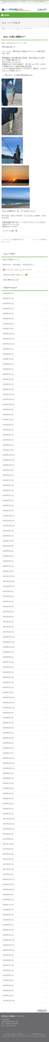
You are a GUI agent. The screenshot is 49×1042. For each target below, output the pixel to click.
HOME (3, 28)
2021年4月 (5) (8, 617)
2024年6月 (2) (8, 425)
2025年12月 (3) (8, 334)
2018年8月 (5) (8, 778)
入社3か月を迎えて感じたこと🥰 (15, 275)
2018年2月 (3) (8, 809)
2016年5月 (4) (8, 915)
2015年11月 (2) (8, 945)
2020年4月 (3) (8, 677)
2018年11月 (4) (8, 763)
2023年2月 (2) (8, 505)
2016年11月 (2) (8, 884)
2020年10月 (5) (8, 647)
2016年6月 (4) (8, 910)
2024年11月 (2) (8, 399)
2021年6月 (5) (8, 606)
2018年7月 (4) (8, 783)
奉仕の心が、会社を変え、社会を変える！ (18, 265)
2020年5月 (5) (8, 672)
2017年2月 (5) (8, 869)
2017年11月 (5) (8, 824)
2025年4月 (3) (8, 374)
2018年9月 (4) (8, 773)
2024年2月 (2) (8, 445)
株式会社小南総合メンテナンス (22, 1034)
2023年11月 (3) (8, 460)
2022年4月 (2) (8, 556)
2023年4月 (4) (8, 495)
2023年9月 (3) (8, 470)
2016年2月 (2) (8, 930)
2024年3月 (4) (8, 440)
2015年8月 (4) (8, 960)
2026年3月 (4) (8, 319)
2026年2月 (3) (8, 324)
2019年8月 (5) (8, 718)
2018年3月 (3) (8, 803)
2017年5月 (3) (8, 854)
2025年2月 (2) (8, 384)
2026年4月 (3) (8, 313)
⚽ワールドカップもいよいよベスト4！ (17, 270)
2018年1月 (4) (8, 814)
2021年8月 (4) (8, 596)
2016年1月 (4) (8, 935)
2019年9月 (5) (8, 713)
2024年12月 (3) (8, 394)
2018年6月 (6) (8, 788)
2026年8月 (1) (8, 293)
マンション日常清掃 (40, 239)
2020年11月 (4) (8, 642)
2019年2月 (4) (8, 748)
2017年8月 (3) (8, 839)
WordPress (13, 1036)
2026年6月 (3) (8, 303)
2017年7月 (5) (8, 844)
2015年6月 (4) (8, 970)
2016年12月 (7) (8, 879)
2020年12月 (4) (8, 637)
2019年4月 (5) (8, 738)
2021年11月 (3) (8, 581)
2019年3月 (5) (8, 743)
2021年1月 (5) (8, 632)
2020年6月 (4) (8, 667)
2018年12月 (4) (8, 758)
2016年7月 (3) (8, 905)
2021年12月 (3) (8, 576)
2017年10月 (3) (8, 829)
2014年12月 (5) (8, 1001)
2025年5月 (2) (8, 369)
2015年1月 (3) (8, 995)
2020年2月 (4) (8, 687)
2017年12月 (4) (8, 819)
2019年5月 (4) (8, 733)
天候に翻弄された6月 (11, 280)
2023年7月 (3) (8, 480)
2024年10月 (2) (8, 404)
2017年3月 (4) (8, 864)
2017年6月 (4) (8, 849)
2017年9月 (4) (8, 834)
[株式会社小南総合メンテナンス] (24, 8)
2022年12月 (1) (8, 516)
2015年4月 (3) (8, 980)
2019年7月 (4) (8, 723)
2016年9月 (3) (8, 894)
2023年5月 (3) (8, 490)
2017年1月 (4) (8, 874)
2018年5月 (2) (8, 793)
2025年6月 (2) (8, 364)
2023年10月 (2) (8, 465)
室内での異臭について (11, 259)
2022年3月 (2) (8, 561)
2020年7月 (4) (8, 662)
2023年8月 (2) (8, 475)
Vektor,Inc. (35, 1036)
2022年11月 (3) (8, 521)
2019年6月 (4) (8, 728)
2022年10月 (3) (8, 526)
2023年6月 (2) (8, 485)
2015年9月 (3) (8, 955)
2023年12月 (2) (8, 455)
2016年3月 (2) (8, 925)
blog (18, 28)
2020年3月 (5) (8, 682)
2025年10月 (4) (8, 344)
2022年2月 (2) (8, 566)
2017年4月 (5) (8, 859)
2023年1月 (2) (8, 511)
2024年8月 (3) (8, 414)
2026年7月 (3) (8, 298)
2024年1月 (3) (8, 450)
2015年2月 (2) (8, 990)
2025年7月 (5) (8, 359)
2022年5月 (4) (8, 551)
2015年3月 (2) (8, 985)
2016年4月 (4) (8, 920)
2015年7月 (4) (8, 965)
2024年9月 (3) (8, 409)
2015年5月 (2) (8, 975)
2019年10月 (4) (8, 708)
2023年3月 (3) (8, 500)
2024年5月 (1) (8, 430)
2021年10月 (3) (8, 586)
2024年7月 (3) (8, 420)
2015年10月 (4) (8, 950)
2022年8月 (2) (8, 536)
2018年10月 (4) (8, 768)
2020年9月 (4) (8, 652)
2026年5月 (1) (8, 308)
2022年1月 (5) (8, 571)
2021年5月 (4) (8, 612)
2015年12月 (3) (8, 940)
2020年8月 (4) (8, 657)
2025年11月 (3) (8, 339)
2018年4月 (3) (8, 798)
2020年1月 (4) (8, 692)
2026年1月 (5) (8, 329)
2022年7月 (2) (8, 541)
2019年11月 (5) (8, 702)
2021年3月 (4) (8, 622)
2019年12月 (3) (8, 697)
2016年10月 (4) (8, 889)
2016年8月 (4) (8, 900)
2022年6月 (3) (8, 546)
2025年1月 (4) (8, 389)
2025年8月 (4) (8, 354)
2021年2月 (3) (8, 627)
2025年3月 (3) (8, 379)
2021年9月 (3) (8, 591)
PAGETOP (42, 1010)
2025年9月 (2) (8, 349)
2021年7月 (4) (8, 601)
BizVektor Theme (24, 1036)
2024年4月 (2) (8, 435)
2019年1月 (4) (8, 753)
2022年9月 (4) (8, 531)
